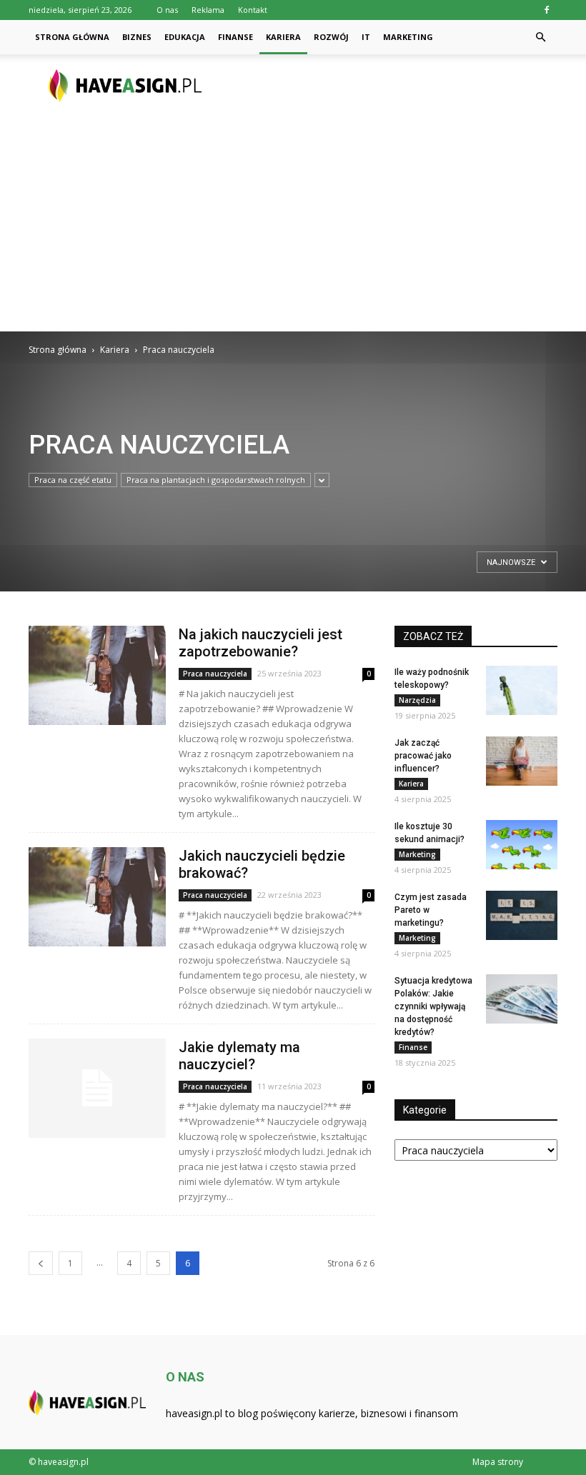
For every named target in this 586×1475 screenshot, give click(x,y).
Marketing (408, 36)
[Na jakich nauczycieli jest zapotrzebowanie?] (97, 675)
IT (366, 36)
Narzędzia (417, 700)
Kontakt (252, 9)
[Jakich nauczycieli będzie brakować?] (97, 896)
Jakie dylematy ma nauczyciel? (239, 1056)
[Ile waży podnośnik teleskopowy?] (521, 690)
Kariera (283, 36)
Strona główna (72, 36)
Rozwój (331, 36)
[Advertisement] (293, 224)
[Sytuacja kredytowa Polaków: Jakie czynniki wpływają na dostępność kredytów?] (521, 999)
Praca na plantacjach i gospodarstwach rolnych (215, 479)
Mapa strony (497, 1462)
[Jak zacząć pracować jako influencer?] (521, 761)
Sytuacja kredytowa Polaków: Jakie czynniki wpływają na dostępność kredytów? (433, 1006)
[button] (540, 37)
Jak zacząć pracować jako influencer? (423, 756)
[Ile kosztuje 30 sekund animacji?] (521, 844)
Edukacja (184, 36)
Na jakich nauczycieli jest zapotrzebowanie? (260, 643)
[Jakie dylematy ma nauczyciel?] (97, 1088)
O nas (167, 9)
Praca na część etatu (72, 479)
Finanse (235, 36)
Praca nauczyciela (215, 674)
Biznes (137, 36)
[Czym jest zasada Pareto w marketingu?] (521, 915)
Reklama (208, 9)
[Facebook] (546, 10)
